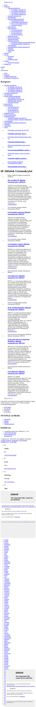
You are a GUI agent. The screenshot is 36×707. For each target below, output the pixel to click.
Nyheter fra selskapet (13, 62)
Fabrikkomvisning (13, 59)
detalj (15, 204)
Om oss (6, 55)
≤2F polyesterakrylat (17, 30)
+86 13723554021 (9, 482)
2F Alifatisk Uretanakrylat (18, 9)
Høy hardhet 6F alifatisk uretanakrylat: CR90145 (16, 181)
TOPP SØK (13, 442)
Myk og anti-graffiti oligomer (19, 23)
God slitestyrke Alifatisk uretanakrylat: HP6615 (16, 277)
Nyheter (6, 61)
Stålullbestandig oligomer (15, 101)
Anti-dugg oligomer (16, 25)
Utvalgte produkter (6, 440)
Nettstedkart (15, 440)
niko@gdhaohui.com (10, 434)
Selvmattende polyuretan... (17, 167)
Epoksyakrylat (12, 27)
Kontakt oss (7, 64)
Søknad (6, 53)
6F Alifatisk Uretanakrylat (18, 13)
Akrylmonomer (12, 45)
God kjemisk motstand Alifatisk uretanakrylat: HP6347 (19, 213)
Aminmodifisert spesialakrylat (19, 22)
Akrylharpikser (12, 17)
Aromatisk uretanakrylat (14, 16)
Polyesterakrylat (12, 28)
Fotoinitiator (11, 50)
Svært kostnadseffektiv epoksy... (19, 150)
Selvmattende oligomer (17, 20)
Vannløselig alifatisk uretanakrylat (20, 44)
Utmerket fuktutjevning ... (17, 142)
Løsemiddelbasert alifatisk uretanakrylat (19, 47)
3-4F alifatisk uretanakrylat (18, 11)
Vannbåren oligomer (13, 41)
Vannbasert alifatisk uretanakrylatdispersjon (23, 42)
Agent (9, 51)
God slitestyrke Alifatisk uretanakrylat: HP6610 (16, 372)
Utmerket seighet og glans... (17, 158)
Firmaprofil (11, 56)
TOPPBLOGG (5, 442)
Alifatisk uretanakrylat (14, 8)
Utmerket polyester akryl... (17, 134)
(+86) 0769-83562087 (10, 433)
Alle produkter (23, 440)
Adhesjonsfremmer (13, 39)
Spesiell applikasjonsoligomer (16, 19)
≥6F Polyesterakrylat (17, 34)
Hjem (5, 5)
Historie (10, 58)
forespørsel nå (8, 436)
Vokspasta (10, 48)
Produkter (7, 6)
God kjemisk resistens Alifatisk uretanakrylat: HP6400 (19, 245)
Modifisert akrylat (12, 36)
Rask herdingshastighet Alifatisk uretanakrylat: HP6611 (19, 308)
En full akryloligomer (13, 37)
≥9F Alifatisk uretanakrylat (18, 14)
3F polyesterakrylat (16, 31)
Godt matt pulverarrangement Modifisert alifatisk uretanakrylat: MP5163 (18, 341)
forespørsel (11, 204)
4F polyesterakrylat (16, 33)
